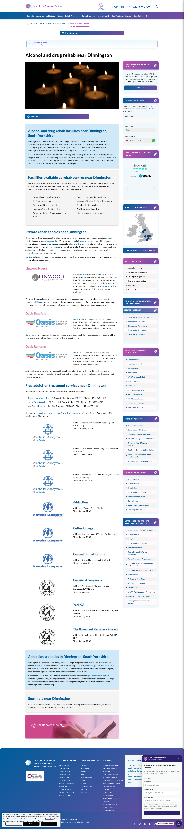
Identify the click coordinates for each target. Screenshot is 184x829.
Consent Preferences (110, 804)
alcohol (75, 150)
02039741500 (108, 807)
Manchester (85, 768)
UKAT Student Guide (110, 774)
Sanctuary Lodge (65, 786)
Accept (49, 824)
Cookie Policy (108, 795)
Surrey (83, 771)
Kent (82, 774)
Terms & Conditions (110, 798)
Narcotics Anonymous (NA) (73, 413)
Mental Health (103, 16)
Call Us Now (141, 88)
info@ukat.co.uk (109, 810)
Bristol (83, 783)
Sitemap (106, 801)
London (83, 765)
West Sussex (85, 792)
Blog (148, 16)
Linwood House (80, 274)
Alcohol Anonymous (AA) (49, 413)
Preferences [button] (40, 821)
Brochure (106, 789)
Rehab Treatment (72, 16)
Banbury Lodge (64, 765)
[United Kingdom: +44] (127, 140)
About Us (40, 16)
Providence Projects (66, 789)
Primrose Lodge (64, 780)
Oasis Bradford (79, 319)
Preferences (13, 824)
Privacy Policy (108, 792)
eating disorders (51, 241)
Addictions (50, 16)
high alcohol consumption (97, 675)
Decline (31, 824)
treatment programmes (88, 241)
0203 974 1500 (141, 6)
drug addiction (89, 150)
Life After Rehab (109, 786)
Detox (60, 16)
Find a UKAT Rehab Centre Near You (140, 250)
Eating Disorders (88, 16)
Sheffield (84, 789)
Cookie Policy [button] (49, 819)
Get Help (119, 6)
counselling (30, 253)
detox (31, 335)
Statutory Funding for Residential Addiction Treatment (111, 768)
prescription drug (109, 286)
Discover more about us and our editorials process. (140, 779)
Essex (83, 780)
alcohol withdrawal (77, 244)
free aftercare (53, 247)
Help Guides (138, 16)
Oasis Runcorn (79, 352)
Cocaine (93, 413)
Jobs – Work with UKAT (111, 783)
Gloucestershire (86, 786)
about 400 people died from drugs (99, 665)
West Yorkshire (86, 777)
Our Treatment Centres (121, 16)
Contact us (30, 257)
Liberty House (64, 768)
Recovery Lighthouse (66, 783)
